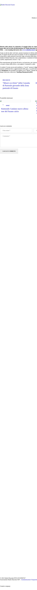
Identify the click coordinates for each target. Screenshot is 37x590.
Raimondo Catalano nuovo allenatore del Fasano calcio (15, 110)
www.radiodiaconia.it (28, 50)
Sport (8, 105)
